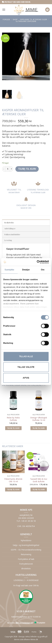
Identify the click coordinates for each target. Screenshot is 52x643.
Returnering (26, 554)
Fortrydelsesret (26, 563)
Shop (15, 19)
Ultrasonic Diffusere (26, 21)
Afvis (26, 378)
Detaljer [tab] (26, 269)
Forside (6, 19)
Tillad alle (26, 356)
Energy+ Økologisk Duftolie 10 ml (38, 418)
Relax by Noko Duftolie (13, 418)
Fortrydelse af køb (26, 559)
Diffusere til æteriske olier (33, 19)
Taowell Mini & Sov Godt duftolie (38, 480)
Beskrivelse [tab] (9, 222)
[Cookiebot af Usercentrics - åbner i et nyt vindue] (37, 262)
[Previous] (4, 83)
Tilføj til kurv (27, 168)
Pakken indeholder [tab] (12, 234)
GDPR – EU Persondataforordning (26, 549)
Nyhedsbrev (26, 540)
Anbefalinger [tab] (9, 228)
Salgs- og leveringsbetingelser (26, 545)
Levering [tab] (8, 240)
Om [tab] (42, 269)
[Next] (12, 83)
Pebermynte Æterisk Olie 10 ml (13, 480)
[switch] (45, 326)
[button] (3, 9)
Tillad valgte (26, 367)
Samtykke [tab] (9, 269)
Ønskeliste (26, 568)
